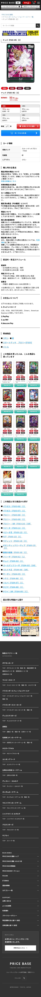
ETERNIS (5, 881)
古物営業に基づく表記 (9, 925)
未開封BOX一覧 (7, 674)
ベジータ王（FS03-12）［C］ (15, 532)
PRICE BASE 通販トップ (10, 856)
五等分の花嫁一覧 (12, 775)
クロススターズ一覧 (13, 830)
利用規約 (5, 911)
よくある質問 (6, 906)
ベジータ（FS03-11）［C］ (14, 528)
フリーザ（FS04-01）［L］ (14, 556)
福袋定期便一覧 (31, 668)
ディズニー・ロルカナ (10, 781)
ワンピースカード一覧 (13, 685)
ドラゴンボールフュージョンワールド (16, 17)
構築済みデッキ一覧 (8, 671)
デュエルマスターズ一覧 (14, 721)
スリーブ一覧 (11, 841)
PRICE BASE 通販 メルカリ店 (12, 861)
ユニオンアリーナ (8, 759)
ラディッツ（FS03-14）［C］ (15, 541)
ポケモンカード (8, 663)
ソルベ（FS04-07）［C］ (13, 582)
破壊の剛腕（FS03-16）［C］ (15, 552)
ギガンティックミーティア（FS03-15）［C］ (20, 546)
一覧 (31, 17)
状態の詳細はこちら (8, 181)
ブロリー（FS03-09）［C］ (14, 519)
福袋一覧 (22, 668)
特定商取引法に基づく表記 (11, 920)
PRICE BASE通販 (7, 14)
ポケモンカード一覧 (13, 668)
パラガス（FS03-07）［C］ (14, 510)
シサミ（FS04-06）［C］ (13, 578)
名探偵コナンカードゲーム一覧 (16, 742)
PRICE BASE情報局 (8, 866)
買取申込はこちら (20, 948)
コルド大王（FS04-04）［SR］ (16, 569)
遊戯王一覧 (10, 732)
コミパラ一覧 (32, 685)
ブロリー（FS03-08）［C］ (14, 515)
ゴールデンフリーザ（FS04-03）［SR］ (20, 565)
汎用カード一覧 (26, 732)
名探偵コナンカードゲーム (12, 737)
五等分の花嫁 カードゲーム (12, 770)
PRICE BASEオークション (11, 871)
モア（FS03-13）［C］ (12, 536)
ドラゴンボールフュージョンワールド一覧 (19, 696)
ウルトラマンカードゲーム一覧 (16, 808)
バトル (6, 347)
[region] (20, 7)
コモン (6, 338)
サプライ (5, 835)
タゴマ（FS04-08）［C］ (13, 587)
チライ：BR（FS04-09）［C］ (16, 591)
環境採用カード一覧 (22, 671)
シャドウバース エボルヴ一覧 (15, 819)
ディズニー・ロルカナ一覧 (15, 786)
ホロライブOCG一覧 (13, 753)
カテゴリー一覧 (7, 890)
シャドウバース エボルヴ (11, 814)
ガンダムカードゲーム (10, 792)
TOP (3, 668)
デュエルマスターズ (9, 716)
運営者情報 (6, 885)
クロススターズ (7, 824)
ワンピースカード (8, 680)
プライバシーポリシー (9, 916)
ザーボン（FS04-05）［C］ (14, 574)
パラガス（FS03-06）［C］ (14, 506)
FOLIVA (5, 876)
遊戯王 (4, 726)
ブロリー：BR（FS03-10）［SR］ (17, 523)
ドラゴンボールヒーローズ (11, 705)
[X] (24, 978)
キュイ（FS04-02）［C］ (13, 561)
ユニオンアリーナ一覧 (13, 764)
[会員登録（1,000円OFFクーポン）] (20, 33)
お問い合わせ (6, 901)
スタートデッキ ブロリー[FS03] (17, 342)
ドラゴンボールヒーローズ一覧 (16, 710)
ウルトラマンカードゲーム (12, 803)
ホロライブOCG (8, 748)
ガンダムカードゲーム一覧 (15, 797)
